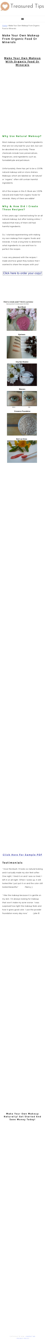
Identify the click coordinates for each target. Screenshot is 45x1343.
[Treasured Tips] (22, 12)
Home (4, 26)
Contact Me (30, 1336)
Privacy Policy (23, 1338)
